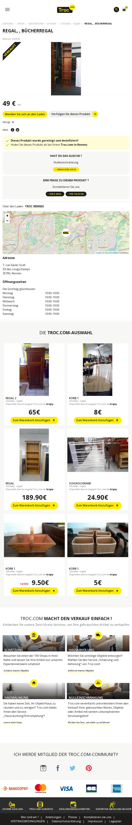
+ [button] (7, 216)
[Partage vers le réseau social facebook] (12, 130)
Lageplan (115, 821)
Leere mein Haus (13, 722)
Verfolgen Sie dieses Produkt (74, 114)
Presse (72, 817)
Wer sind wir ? (30, 817)
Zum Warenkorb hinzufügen (34, 420)
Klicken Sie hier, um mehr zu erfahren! (89, 722)
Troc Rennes (34, 206)
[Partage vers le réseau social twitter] (17, 130)
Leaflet (98, 252)
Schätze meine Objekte (16, 670)
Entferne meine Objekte (81, 670)
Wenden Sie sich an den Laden (25, 114)
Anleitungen (53, 817)
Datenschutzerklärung (66, 821)
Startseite (8, 23)
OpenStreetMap (111, 252)
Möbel (20, 23)
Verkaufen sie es (66, 169)
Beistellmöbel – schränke (42, 23)
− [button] (7, 221)
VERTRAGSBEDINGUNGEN (28, 821)
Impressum (95, 821)
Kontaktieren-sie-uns (97, 817)
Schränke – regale (70, 23)
